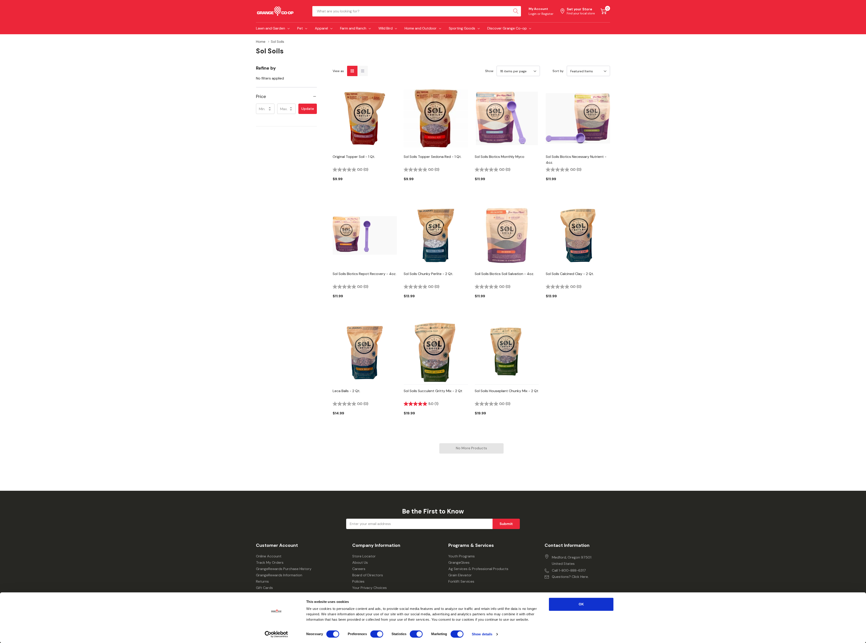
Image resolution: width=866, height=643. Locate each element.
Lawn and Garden (270, 28)
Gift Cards (264, 587)
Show (489, 71)
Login (533, 14)
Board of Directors (367, 575)
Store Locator (364, 556)
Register (547, 14)
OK (581, 604)
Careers (358, 568)
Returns (262, 581)
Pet (300, 28)
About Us (360, 562)
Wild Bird (385, 28)
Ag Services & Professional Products (478, 568)
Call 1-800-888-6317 (569, 570)
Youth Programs (461, 556)
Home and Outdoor (421, 28)
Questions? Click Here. (570, 576)
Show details (482, 634)
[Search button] (516, 11)
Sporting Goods (462, 28)
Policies (358, 581)
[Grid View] (352, 71)
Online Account (268, 556)
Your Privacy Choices (369, 587)
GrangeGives (459, 562)
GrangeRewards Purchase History (283, 568)
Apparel (321, 28)
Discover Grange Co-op (507, 28)
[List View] (362, 71)
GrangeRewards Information (279, 575)
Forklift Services (461, 581)
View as (338, 71)
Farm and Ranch (353, 28)
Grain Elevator (460, 575)
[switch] (376, 634)
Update (307, 108)
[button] (286, 96)
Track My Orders (269, 562)
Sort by (558, 71)
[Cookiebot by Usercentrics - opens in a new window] (276, 634)
